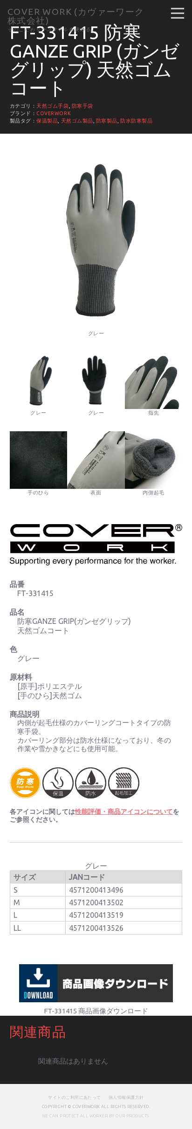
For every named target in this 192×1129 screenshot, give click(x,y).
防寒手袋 (82, 106)
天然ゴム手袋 (52, 106)
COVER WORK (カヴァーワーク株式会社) (75, 16)
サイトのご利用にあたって (74, 1097)
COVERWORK (53, 113)
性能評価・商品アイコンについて (124, 811)
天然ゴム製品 (77, 120)
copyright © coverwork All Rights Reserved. (96, 1106)
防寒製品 (106, 120)
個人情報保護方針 (126, 1097)
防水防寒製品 (136, 120)
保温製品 (47, 120)
